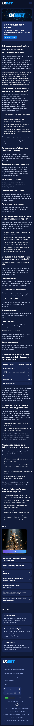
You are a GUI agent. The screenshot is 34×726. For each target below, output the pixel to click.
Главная (6, 666)
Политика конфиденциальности (14, 669)
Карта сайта (19, 717)
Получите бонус (10, 37)
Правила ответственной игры (13, 673)
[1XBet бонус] (17, 15)
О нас (5, 684)
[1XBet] (7, 3)
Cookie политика (9, 680)
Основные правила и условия (13, 677)
